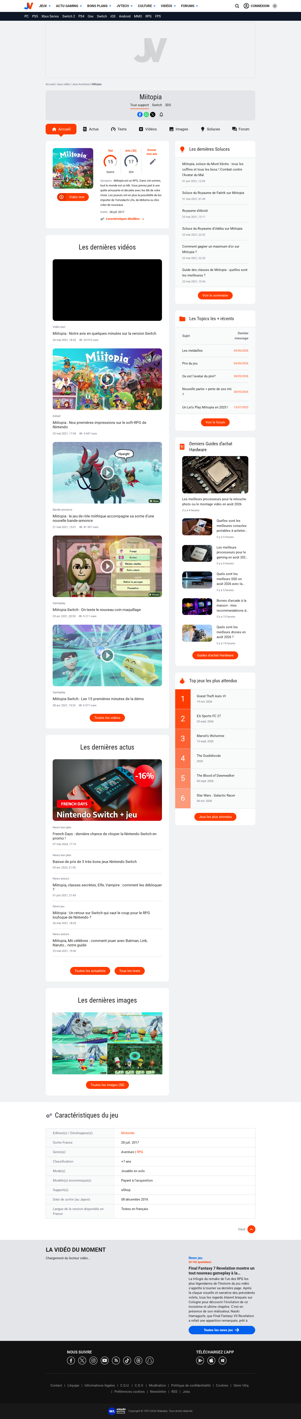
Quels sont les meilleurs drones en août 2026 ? (231, 632)
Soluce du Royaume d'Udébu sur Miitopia (212, 229)
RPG (148, 16)
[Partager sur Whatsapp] (146, 114)
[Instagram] (93, 1360)
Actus (94, 129)
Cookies (222, 1385)
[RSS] (116, 1360)
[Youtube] (105, 1360)
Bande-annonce (103, 515)
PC (26, 16)
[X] (82, 1360)
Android (124, 16)
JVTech (123, 6)
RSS (174, 1392)
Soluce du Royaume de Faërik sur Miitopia (213, 193)
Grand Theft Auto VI (211, 696)
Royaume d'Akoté (195, 211)
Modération (157, 1385)
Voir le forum (215, 422)
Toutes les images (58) (107, 1085)
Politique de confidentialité (191, 1385)
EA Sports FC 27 (209, 716)
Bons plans (97, 6)
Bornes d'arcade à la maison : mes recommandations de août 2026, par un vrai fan (232, 606)
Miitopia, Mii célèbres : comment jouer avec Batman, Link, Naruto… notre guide (100, 942)
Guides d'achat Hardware (215, 655)
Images (182, 129)
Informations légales (100, 1385)
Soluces (213, 129)
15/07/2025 (241, 407)
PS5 (35, 16)
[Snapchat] (150, 1360)
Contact (56, 1385)
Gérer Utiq (241, 1385)
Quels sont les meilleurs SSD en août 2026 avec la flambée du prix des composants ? (231, 579)
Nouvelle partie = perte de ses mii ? (207, 392)
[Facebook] (71, 1360)
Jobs (186, 1392)
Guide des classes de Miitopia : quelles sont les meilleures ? (214, 272)
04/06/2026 (241, 350)
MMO (138, 16)
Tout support (139, 105)
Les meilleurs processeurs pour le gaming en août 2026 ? (232, 552)
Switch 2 (68, 16)
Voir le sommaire (215, 295)
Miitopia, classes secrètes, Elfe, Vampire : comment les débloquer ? (107, 887)
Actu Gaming (67, 6)
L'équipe (73, 1385)
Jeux (43, 6)
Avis (127, 150)
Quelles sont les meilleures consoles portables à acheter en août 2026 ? (232, 526)
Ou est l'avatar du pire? (199, 376)
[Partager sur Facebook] (140, 114)
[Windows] (223, 1360)
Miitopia (150, 97)
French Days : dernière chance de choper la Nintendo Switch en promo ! (104, 836)
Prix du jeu (189, 363)
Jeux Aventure (81, 84)
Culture (145, 6)
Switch (102, 16)
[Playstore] (200, 1360)
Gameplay (97, 606)
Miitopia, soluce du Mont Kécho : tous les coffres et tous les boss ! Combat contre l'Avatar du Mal (212, 169)
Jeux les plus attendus (215, 817)
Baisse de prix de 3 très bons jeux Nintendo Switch (95, 861)
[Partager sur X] (152, 114)
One (90, 16)
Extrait (99, 421)
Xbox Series (50, 16)
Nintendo (128, 1133)
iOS (112, 16)
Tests (122, 129)
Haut (241, 1229)
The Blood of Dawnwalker (215, 776)
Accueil (50, 84)
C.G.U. (125, 1385)
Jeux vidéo (63, 84)
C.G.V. (139, 1385)
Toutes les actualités (90, 971)
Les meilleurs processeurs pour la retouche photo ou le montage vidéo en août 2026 (214, 501)
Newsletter (158, 1392)
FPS (158, 16)
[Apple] (211, 1360)
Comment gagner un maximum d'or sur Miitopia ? (210, 249)
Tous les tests (129, 971)
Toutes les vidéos (107, 718)
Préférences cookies (129, 1392)
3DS (168, 105)
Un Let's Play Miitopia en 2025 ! (205, 407)
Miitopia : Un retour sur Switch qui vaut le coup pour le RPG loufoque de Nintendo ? (101, 915)
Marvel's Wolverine (210, 736)
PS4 (81, 16)
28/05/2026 (241, 376)
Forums (187, 6)
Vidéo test (76, 197)
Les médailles (192, 351)
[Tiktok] (127, 1360)
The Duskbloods (209, 756)
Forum (244, 129)
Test (110, 150)
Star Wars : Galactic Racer (216, 795)
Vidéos (166, 6)
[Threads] (138, 1360)
